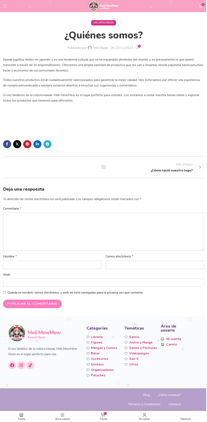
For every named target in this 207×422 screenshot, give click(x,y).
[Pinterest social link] (27, 144)
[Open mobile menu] (5, 6)
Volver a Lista (103, 167)
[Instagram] (21, 365)
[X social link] (17, 144)
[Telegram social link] (47, 144)
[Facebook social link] (7, 144)
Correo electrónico (119, 256)
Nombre (10, 256)
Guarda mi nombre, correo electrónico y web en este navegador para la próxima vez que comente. (75, 292)
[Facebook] (12, 365)
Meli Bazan (100, 48)
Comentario (12, 208)
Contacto (175, 404)
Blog (146, 395)
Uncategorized (103, 22)
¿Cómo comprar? (169, 395)
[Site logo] (103, 6)
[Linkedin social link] (37, 144)
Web (6, 274)
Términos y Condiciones (144, 404)
